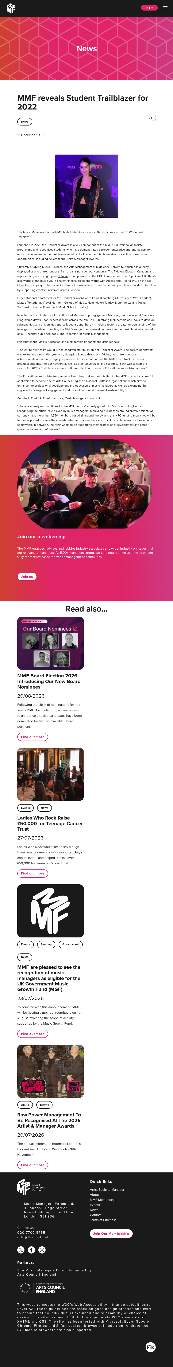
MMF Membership (103, 1199)
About (94, 1194)
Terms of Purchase (103, 1219)
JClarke (63, 276)
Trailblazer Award (58, 245)
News (24, 122)
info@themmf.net (33, 1237)
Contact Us (25, 1227)
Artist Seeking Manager (107, 1189)
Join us (27, 576)
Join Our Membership (111, 1233)
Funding (46, 944)
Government (70, 944)
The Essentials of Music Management (83, 334)
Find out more (32, 736)
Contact (95, 1214)
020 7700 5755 (31, 1232)
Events (25, 808)
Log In (149, 7)
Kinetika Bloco (75, 281)
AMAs (25, 1105)
